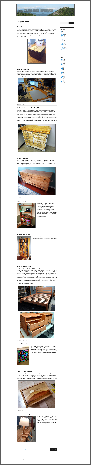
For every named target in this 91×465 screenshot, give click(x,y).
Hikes (62, 36)
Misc (62, 43)
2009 (62, 78)
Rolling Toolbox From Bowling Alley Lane (30, 108)
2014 (62, 72)
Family (62, 34)
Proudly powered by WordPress (30, 459)
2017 (62, 68)
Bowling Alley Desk (23, 69)
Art (61, 31)
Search (61, 21)
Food (62, 35)
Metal (62, 42)
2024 (62, 59)
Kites (62, 39)
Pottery (62, 47)
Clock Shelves (21, 201)
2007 (62, 81)
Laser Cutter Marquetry (24, 371)
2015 (62, 71)
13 (26, 449)
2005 (62, 84)
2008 (62, 80)
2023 (62, 60)
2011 (62, 76)
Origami (62, 44)
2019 (62, 65)
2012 (62, 75)
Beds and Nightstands (24, 266)
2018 (62, 67)
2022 (62, 62)
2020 (62, 64)
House (62, 38)
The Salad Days (20, 459)
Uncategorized (64, 49)
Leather (62, 40)
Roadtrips (63, 48)
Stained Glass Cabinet (24, 344)
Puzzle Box (20, 27)
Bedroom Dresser (22, 158)
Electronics (63, 33)
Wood (23, 66)
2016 (62, 69)
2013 (62, 73)
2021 (62, 63)
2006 (62, 82)
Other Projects (64, 45)
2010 (62, 77)
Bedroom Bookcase (23, 234)
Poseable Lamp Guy (23, 414)
